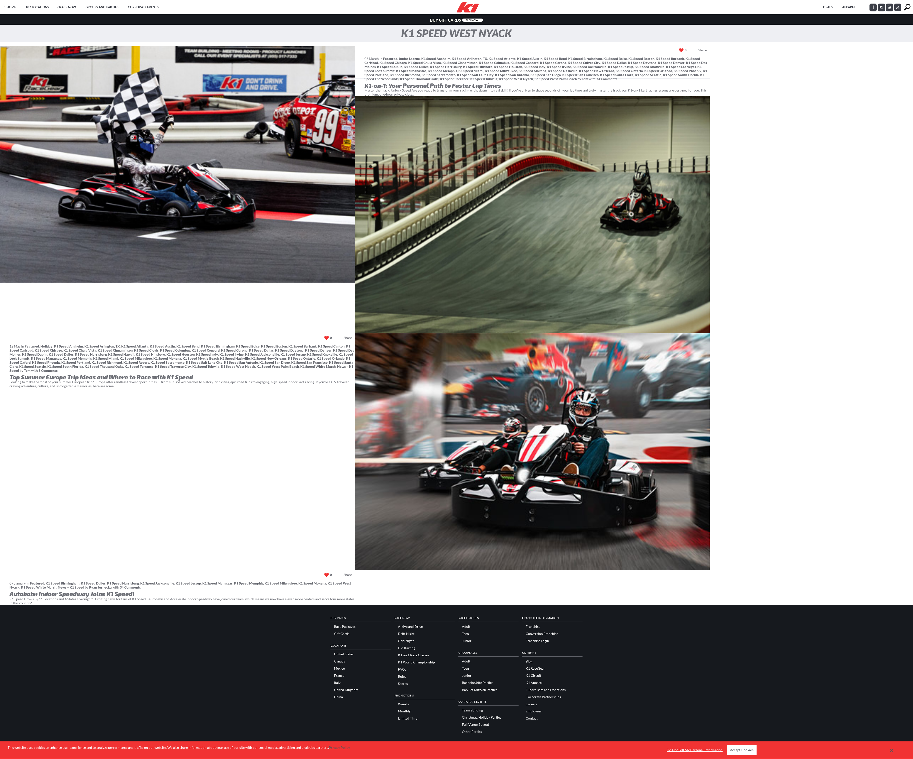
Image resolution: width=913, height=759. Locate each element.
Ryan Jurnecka (100, 587)
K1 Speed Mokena (532, 71)
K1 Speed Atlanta (502, 59)
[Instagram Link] (881, 7)
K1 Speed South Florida (681, 75)
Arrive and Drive (410, 626)
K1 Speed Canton (331, 346)
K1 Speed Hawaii (121, 354)
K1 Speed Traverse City (173, 366)
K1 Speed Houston (508, 67)
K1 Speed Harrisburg (446, 67)
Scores (403, 683)
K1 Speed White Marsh (318, 366)
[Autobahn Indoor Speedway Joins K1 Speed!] (532, 451)
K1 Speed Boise (615, 59)
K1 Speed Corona (553, 63)
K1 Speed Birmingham (585, 59)
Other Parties (472, 731)
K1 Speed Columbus (494, 63)
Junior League (409, 59)
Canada (339, 661)
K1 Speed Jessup (620, 67)
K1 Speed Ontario (629, 71)
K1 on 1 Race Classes (413, 655)
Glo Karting (406, 648)
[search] (907, 7)
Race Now (67, 7)
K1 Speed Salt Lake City (475, 75)
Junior (466, 641)
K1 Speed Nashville (563, 71)
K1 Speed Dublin (389, 67)
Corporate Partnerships (543, 697)
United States (344, 654)
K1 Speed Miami (470, 71)
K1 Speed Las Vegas (681, 67)
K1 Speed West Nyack (516, 79)
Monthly (404, 711)
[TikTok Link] (897, 7)
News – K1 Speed (71, 587)
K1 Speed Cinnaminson (459, 63)
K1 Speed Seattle (648, 75)
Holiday (46, 346)
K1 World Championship (416, 662)
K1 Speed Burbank (670, 59)
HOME (11, 7)
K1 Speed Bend (555, 59)
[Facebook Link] (873, 7)
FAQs (402, 669)
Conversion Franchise (542, 633)
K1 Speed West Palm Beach (555, 79)
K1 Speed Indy (534, 67)
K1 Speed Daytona (642, 63)
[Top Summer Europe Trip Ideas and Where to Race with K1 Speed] (532, 214)
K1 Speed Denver (671, 63)
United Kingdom (346, 689)
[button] (891, 750)
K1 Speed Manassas (411, 71)
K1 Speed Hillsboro (477, 67)
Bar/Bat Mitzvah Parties (479, 689)
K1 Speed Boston (641, 59)
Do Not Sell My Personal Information (695, 750)
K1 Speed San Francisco (580, 75)
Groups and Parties (102, 7)
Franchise (533, 626)
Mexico (339, 668)
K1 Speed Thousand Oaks (419, 79)
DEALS (828, 7)
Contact (532, 718)
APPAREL (848, 7)
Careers (531, 704)
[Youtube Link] (889, 7)
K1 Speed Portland (75, 362)
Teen (465, 633)
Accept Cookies (741, 750)
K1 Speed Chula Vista (424, 63)
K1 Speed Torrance (454, 79)
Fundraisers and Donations (546, 689)
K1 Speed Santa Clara (616, 75)
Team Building (472, 710)
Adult (466, 626)
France (339, 675)
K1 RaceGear (535, 668)
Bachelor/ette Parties (477, 682)
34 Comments (130, 587)
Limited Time (407, 718)
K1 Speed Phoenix (687, 71)
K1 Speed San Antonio (512, 75)
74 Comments (606, 79)
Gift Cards (341, 633)
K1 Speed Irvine (559, 67)
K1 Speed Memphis (442, 71)
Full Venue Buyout (475, 724)
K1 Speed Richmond (405, 75)
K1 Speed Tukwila (483, 79)
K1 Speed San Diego (545, 75)
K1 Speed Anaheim (435, 59)
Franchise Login (537, 641)
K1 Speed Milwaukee (501, 71)
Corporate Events (143, 7)
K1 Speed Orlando (658, 71)
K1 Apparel (534, 682)
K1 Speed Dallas (614, 63)
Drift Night (406, 633)
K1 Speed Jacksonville (590, 67)
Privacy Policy (339, 747)
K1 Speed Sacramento (439, 75)
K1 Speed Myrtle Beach (201, 358)
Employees (534, 711)
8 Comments (48, 370)
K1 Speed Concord (524, 63)
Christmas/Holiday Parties (481, 717)
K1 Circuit (533, 675)
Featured (390, 59)
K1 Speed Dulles (416, 67)
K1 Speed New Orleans (596, 71)
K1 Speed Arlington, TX (469, 59)
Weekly (403, 704)
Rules (402, 676)
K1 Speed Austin (529, 59)
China (338, 697)
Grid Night (406, 641)
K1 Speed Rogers (136, 362)
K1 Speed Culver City (584, 63)
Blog (529, 661)
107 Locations (37, 7)
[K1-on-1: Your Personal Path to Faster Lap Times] (177, 164)
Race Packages (344, 626)
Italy (337, 682)
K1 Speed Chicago (393, 63)
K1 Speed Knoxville (650, 67)
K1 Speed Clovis (146, 350)
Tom (585, 79)
